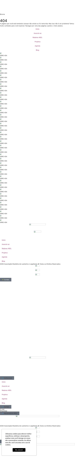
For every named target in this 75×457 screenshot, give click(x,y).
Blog (37, 50)
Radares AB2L (37, 37)
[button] (7, 378)
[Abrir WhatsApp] (70, 452)
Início (37, 29)
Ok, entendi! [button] (19, 450)
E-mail (2, 409)
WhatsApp (3, 411)
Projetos (37, 42)
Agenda (37, 46)
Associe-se (37, 33)
